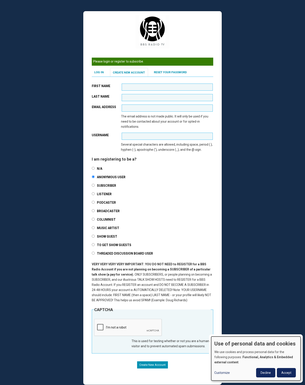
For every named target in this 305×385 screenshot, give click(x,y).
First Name (101, 86)
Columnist (106, 219)
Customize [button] (222, 373)
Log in (99, 72)
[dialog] (256, 359)
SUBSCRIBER (106, 185)
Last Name (100, 96)
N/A (99, 168)
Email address (104, 107)
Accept (286, 373)
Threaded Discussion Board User (125, 253)
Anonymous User (111, 177)
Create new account (129, 72)
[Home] (152, 31)
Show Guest (107, 236)
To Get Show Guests (114, 245)
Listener (104, 194)
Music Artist (108, 228)
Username (100, 135)
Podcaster (106, 202)
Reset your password (170, 72)
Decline (266, 373)
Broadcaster (108, 211)
